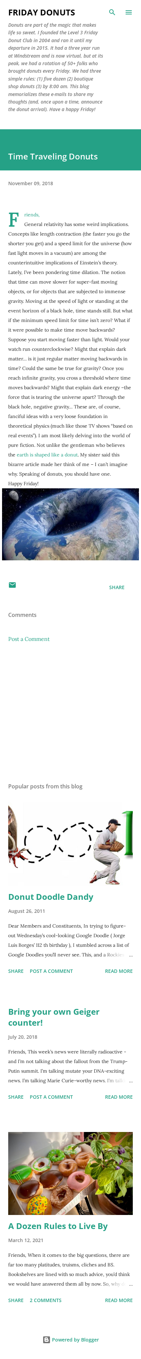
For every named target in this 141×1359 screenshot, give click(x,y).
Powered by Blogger (75, 1339)
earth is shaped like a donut (47, 455)
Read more (119, 971)
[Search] (112, 12)
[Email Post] (12, 587)
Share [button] (117, 587)
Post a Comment (29, 638)
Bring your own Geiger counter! (54, 1017)
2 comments (46, 1300)
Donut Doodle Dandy (50, 896)
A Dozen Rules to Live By (58, 1225)
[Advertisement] (70, 713)
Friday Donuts (41, 12)
